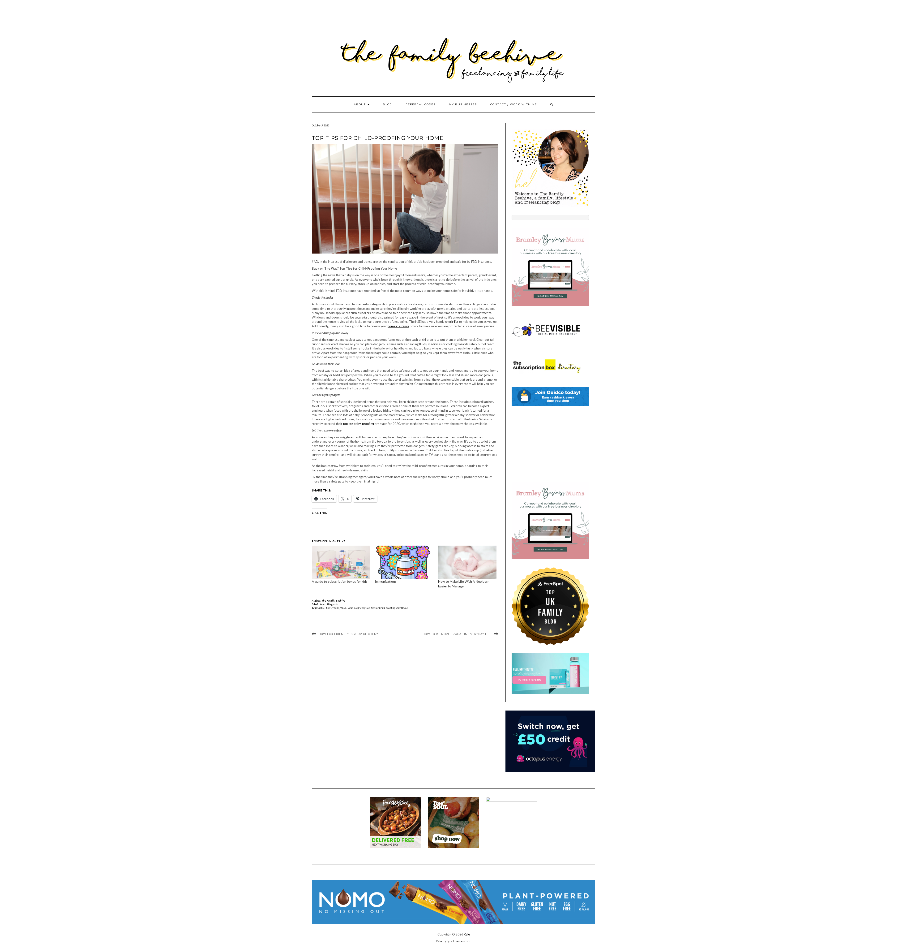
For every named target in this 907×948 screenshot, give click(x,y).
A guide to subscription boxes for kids (340, 581)
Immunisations (386, 581)
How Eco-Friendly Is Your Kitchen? (348, 634)
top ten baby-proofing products (365, 424)
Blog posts (332, 604)
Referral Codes (421, 104)
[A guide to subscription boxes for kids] (341, 562)
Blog (387, 104)
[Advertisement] (550, 443)
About (360, 104)
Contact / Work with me (513, 104)
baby (321, 607)
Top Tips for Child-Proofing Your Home (387, 607)
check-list (451, 321)
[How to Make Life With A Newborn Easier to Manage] (467, 562)
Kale (467, 934)
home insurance (398, 326)
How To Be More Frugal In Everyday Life (457, 634)
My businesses (463, 104)
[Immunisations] (404, 562)
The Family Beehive (333, 600)
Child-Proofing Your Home (339, 607)
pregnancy (359, 607)
